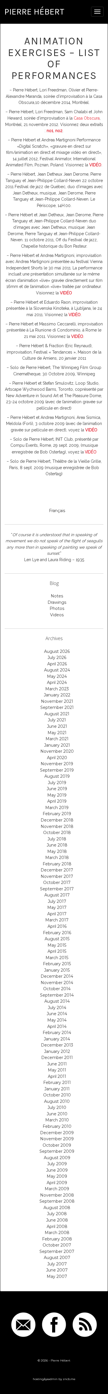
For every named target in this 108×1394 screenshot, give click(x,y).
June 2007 (57, 1270)
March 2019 (57, 807)
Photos (57, 608)
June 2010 (57, 1113)
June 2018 (57, 845)
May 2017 (57, 907)
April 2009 (57, 1182)
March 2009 (57, 1188)
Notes (57, 596)
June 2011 (57, 1064)
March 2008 (57, 1232)
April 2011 (57, 1076)
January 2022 (57, 695)
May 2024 (57, 676)
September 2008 (57, 1201)
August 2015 (57, 938)
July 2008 (57, 1213)
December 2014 (57, 976)
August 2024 (57, 670)
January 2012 (57, 1051)
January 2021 (57, 745)
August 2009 (57, 1157)
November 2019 (57, 763)
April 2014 (57, 1026)
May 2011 (57, 1070)
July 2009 (57, 1163)
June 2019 (57, 788)
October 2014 (57, 988)
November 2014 (57, 982)
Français (57, 510)
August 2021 (56, 713)
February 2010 (57, 1126)
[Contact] (23, 1324)
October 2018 (57, 832)
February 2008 (57, 1239)
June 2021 (57, 726)
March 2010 (57, 1120)
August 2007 (57, 1257)
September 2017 (57, 888)
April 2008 (57, 1226)
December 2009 (57, 1132)
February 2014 (57, 1032)
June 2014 (57, 1013)
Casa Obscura (87, 118)
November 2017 (57, 876)
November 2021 (57, 701)
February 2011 (57, 1082)
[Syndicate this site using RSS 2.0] (85, 1324)
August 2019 (57, 776)
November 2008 (57, 1195)
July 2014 (57, 1007)
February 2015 (57, 963)
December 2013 (57, 1045)
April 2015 (57, 951)
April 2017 (57, 913)
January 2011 (57, 1089)
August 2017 (57, 895)
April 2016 (57, 926)
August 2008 (56, 1207)
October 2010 (57, 1095)
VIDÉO (90, 452)
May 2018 (57, 851)
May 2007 (57, 1276)
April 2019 (57, 801)
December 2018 (57, 820)
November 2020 (57, 751)
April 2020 (57, 757)
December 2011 (57, 1057)
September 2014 (57, 995)
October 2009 (57, 1145)
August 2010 (57, 1101)
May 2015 (57, 945)
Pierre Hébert (34, 11)
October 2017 (57, 882)
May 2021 (57, 732)
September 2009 (56, 1151)
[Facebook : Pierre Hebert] (54, 1324)
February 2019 (57, 813)
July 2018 (57, 839)
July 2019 (57, 782)
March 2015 (57, 957)
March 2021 (57, 738)
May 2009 (57, 1176)
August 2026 (57, 651)
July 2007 (57, 1264)
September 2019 (57, 770)
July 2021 (57, 720)
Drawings (57, 602)
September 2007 (56, 1251)
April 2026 (57, 664)
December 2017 (57, 870)
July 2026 (57, 657)
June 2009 (57, 1170)
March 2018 (57, 857)
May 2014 (57, 1020)
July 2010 (57, 1107)
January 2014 (57, 1039)
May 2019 (57, 795)
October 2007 (57, 1245)
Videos (57, 614)
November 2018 (57, 826)
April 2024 (57, 682)
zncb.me (69, 1379)
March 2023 (57, 688)
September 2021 (57, 707)
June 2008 (57, 1220)
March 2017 (57, 920)
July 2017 (57, 901)
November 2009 (57, 1138)
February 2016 (57, 932)
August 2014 (57, 1001)
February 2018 (57, 864)
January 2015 (57, 970)
